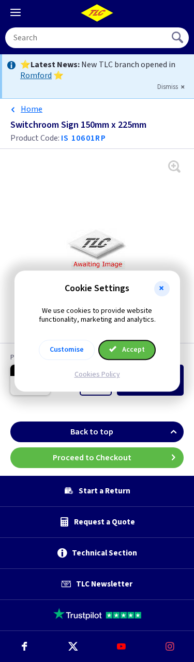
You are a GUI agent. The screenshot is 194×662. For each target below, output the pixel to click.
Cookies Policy (97, 374)
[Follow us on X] (73, 646)
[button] (162, 288)
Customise (67, 349)
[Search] (178, 37)
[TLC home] (97, 13)
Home (31, 109)
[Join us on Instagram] (169, 646)
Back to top (91, 432)
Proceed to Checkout (92, 457)
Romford (36, 75)
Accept (133, 349)
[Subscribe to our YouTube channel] (121, 646)
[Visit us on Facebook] (24, 646)
